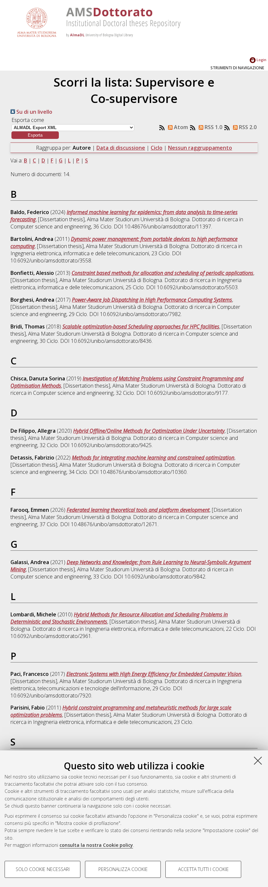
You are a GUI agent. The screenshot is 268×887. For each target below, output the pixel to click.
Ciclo (156, 147)
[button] (35, 135)
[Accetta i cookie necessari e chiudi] (258, 760)
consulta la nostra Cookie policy (96, 845)
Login (261, 59)
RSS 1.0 (212, 127)
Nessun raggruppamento (200, 147)
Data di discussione (120, 147)
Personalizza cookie (123, 869)
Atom (180, 127)
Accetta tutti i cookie (203, 869)
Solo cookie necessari (43, 869)
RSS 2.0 (247, 127)
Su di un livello (33, 111)
